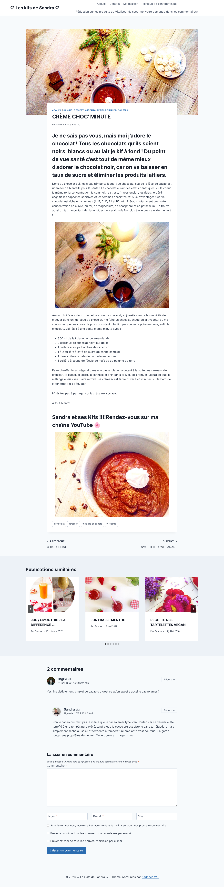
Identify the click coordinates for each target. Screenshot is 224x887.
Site (140, 816)
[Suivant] (193, 609)
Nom (52, 816)
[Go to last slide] (30, 609)
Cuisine (67, 110)
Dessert (73, 523)
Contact (115, 3)
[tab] (105, 644)
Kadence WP (150, 877)
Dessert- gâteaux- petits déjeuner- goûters (101, 110)
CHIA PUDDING (57, 544)
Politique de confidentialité (159, 3)
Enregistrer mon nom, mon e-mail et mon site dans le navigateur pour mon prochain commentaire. (109, 825)
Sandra (60, 124)
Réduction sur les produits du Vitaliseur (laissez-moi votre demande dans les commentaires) (137, 11)
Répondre (169, 679)
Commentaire (57, 765)
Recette (111, 523)
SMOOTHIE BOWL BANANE (159, 544)
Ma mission (130, 3)
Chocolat (59, 523)
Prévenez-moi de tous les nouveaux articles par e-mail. (86, 841)
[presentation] (52, 594)
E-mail (98, 816)
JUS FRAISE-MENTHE (108, 620)
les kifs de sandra (92, 523)
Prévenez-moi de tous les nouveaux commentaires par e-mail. (91, 833)
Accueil (101, 3)
